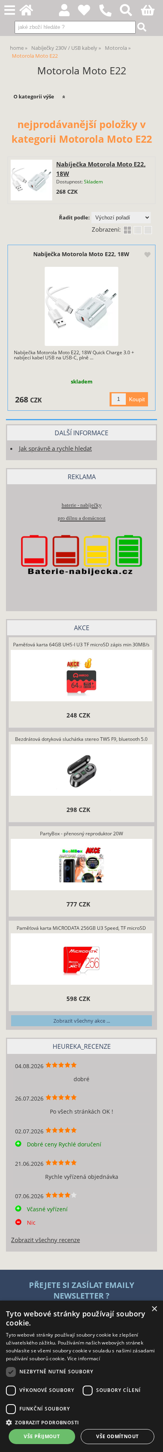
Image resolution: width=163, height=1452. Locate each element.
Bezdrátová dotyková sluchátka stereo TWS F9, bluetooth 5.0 (81, 739)
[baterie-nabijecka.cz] (81, 589)
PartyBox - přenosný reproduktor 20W (81, 833)
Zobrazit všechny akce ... (81, 1020)
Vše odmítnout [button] (117, 1436)
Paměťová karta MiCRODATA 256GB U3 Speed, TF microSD (81, 928)
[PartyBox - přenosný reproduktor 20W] (81, 865)
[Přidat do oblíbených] (147, 255)
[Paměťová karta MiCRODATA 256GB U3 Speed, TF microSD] (81, 960)
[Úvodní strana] (30, 12)
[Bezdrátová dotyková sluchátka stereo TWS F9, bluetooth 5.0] (81, 771)
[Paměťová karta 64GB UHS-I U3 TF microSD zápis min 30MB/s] (81, 676)
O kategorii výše (33, 96)
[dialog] (81, 1376)
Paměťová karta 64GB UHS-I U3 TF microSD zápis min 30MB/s (81, 644)
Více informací (83, 1358)
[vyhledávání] (130, 12)
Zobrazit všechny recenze (45, 1240)
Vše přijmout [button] (42, 1436)
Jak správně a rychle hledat (55, 448)
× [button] (154, 1309)
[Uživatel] (88, 12)
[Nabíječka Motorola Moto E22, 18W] (31, 180)
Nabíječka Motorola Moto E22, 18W (81, 254)
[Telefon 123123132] (109, 17)
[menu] (9, 10)
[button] (81, 1422)
